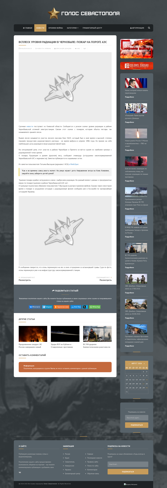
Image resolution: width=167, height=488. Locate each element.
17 (127, 384)
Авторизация (138, 28)
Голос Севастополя (50, 484)
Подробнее (129, 97)
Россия (67, 454)
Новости (40, 28)
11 (130, 380)
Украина (48, 48)
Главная (28, 28)
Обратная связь (93, 473)
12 (133, 380)
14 (140, 380)
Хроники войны (55, 28)
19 (133, 384)
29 (144, 388)
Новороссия (69, 466)
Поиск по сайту (92, 466)
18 (130, 384)
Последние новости (94, 458)
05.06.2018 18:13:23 (26, 48)
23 (147, 384)
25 (130, 388)
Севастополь (69, 462)
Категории (72, 28)
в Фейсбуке (73, 164)
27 (137, 388)
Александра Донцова (63, 48)
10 (127, 380)
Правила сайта (92, 462)
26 (133, 388)
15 (144, 380)
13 (137, 380)
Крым (67, 458)
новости (30, 126)
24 (127, 388)
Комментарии (92, 470)
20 (137, 384)
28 (140, 388)
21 (140, 384)
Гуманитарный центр (92, 28)
